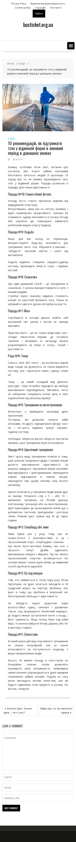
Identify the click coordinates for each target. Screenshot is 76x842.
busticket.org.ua (38, 24)
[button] (71, 45)
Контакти (55, 7)
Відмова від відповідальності (48, 3)
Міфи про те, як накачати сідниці (56, 710)
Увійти (39, 13)
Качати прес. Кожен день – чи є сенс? (18, 710)
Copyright (40, 7)
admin (19, 159)
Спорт (12, 138)
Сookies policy (23, 7)
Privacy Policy (18, 3)
